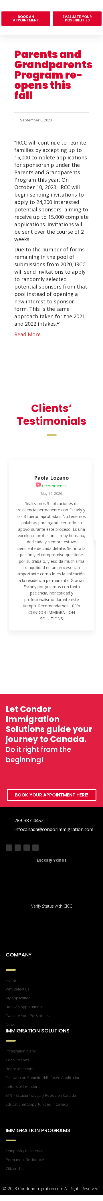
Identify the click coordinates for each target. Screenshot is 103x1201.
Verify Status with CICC (51, 906)
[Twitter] (18, 847)
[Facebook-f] (9, 847)
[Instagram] (26, 847)
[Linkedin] (35, 847)
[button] (51, 30)
